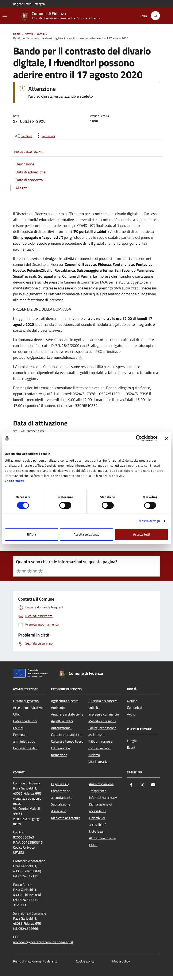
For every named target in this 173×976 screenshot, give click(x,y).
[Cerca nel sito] (155, 15)
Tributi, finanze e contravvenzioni (100, 745)
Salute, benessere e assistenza (102, 731)
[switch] (65, 505)
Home (16, 34)
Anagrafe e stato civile (67, 714)
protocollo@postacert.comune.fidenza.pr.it (43, 942)
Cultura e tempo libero (67, 741)
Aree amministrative (28, 707)
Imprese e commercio (103, 714)
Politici (18, 727)
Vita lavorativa (98, 761)
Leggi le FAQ (60, 784)
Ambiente (58, 707)
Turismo (94, 754)
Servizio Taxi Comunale (29, 913)
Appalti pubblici (62, 721)
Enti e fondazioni (25, 721)
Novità (29, 34)
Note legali (96, 831)
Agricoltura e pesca (64, 700)
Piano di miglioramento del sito (35, 961)
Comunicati (135, 707)
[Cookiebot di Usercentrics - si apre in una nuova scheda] (138, 438)
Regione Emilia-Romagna (29, 3)
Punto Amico (22, 884)
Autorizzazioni (61, 727)
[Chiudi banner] (166, 438)
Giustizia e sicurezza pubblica (103, 704)
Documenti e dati (25, 748)
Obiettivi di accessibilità (97, 821)
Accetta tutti (141, 534)
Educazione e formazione (60, 751)
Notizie (132, 700)
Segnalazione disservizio (60, 808)
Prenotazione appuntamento (61, 794)
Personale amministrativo (24, 738)
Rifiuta (31, 534)
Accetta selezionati (87, 534)
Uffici (16, 714)
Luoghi (132, 740)
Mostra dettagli (149, 520)
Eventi (131, 747)
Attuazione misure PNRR (102, 841)
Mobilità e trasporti (102, 721)
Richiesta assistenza (65, 817)
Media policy (121, 961)
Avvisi (41, 34)
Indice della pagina (28, 151)
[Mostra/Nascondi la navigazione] (4, 15)
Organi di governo (26, 700)
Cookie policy (14, 480)
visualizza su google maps (27, 801)
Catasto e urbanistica (66, 734)
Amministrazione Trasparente (101, 787)
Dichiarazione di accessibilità (100, 808)
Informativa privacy (103, 797)
